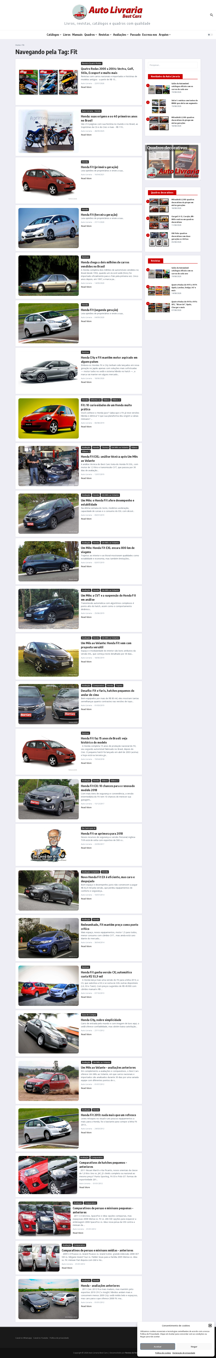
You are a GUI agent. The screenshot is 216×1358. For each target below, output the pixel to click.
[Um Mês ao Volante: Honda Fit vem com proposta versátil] (48, 656)
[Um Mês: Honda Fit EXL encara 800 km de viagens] (48, 561)
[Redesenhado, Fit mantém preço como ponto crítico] (48, 938)
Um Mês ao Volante (120, 447)
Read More (86, 87)
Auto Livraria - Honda (91, 111)
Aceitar (157, 1346)
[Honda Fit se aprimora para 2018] (48, 845)
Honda (85, 161)
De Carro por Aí (88, 828)
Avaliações (119, 34)
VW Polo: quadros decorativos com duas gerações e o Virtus (180, 236)
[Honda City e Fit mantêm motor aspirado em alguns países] (48, 371)
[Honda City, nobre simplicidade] (48, 1033)
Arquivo (163, 34)
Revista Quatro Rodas (91, 63)
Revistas (104, 34)
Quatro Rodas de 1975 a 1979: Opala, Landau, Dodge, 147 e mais (184, 288)
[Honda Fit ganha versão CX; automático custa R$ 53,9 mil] (48, 986)
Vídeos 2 (116, 399)
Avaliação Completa (90, 872)
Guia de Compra (89, 1014)
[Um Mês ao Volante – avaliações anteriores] (48, 1081)
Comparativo (98, 685)
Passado (135, 34)
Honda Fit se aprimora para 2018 (102, 833)
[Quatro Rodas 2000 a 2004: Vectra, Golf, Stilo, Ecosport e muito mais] (48, 82)
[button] (210, 1325)
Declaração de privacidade (184, 1353)
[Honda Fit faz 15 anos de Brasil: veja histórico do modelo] (48, 752)
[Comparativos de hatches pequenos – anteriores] (47, 1175)
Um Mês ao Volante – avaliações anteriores (108, 1067)
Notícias (85, 257)
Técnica (105, 447)
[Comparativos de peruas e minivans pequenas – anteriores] (44, 1218)
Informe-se (96, 399)
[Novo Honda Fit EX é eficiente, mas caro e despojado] (48, 890)
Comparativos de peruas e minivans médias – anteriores (97, 1250)
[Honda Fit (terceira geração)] (48, 228)
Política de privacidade (59, 1338)
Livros (67, 34)
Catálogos (53, 34)
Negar (194, 1346)
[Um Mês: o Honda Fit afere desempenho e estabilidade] (48, 514)
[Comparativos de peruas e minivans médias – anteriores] (39, 1258)
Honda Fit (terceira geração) (99, 214)
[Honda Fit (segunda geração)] (48, 323)
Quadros (89, 34)
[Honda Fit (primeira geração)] (48, 180)
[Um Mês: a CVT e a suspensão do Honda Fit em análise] (48, 609)
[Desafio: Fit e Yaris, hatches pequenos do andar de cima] (48, 704)
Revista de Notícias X (134, 1353)
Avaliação (86, 447)
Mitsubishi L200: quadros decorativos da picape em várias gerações (182, 120)
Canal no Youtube (40, 1338)
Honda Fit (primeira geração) (99, 167)
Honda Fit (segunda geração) (99, 310)
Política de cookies (163, 1353)
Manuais (77, 34)
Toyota (119, 685)
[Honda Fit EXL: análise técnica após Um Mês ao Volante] (48, 466)
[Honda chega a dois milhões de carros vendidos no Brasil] (48, 275)
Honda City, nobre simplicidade (101, 1020)
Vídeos (106, 399)
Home (18, 45)
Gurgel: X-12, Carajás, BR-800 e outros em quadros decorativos (182, 219)
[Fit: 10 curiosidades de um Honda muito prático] (48, 418)
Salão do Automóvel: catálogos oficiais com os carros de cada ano (182, 86)
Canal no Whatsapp (23, 1338)
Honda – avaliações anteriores (100, 1285)
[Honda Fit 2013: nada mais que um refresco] (48, 1128)
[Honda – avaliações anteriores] (48, 1299)
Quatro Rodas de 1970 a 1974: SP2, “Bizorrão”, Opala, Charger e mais (184, 304)
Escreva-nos (149, 34)
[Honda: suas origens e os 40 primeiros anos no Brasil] (48, 131)
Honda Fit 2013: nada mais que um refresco (108, 1115)
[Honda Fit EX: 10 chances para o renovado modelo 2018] (48, 799)
